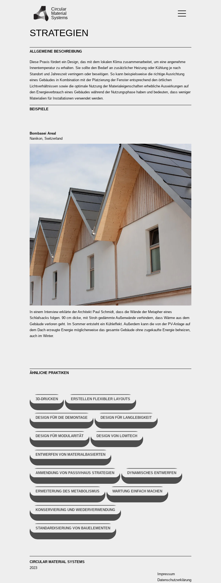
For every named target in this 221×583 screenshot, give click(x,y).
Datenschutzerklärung (174, 580)
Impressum (166, 574)
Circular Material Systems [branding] (58, 13)
